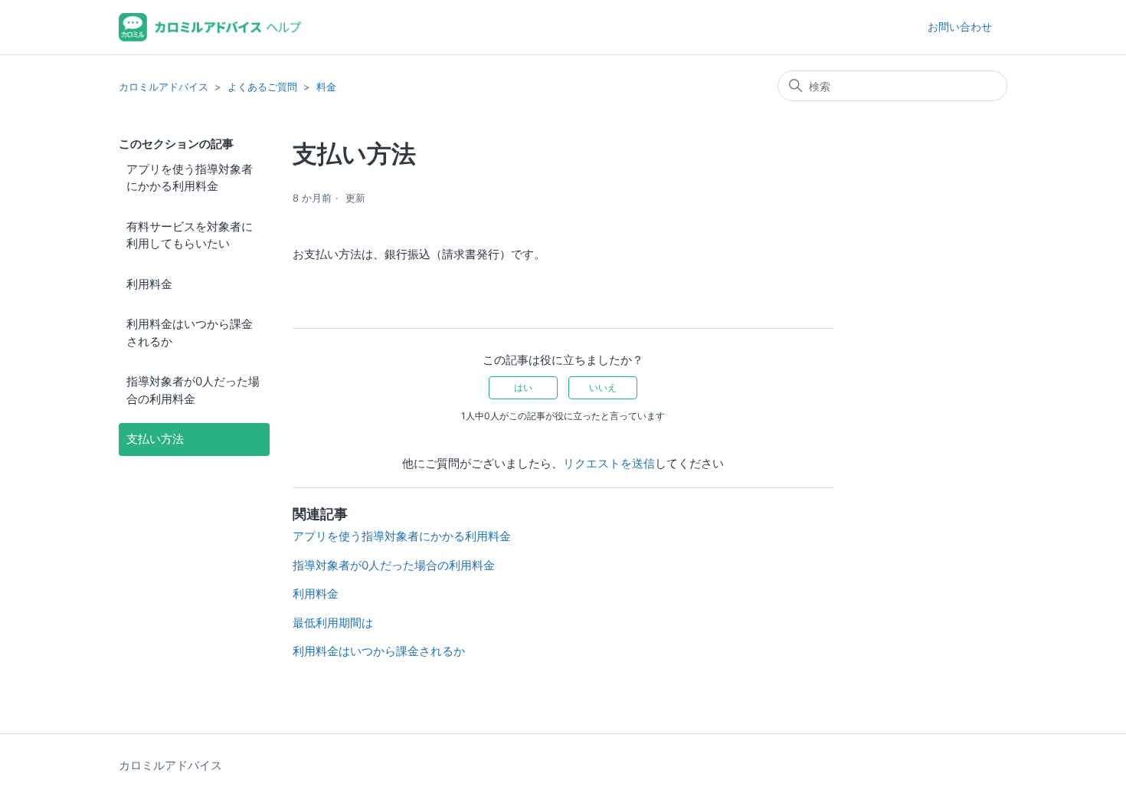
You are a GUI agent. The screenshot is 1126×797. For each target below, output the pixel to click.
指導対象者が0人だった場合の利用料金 (193, 390)
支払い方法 (155, 438)
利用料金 (149, 284)
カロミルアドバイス (163, 86)
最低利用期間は (333, 622)
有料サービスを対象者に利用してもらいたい (189, 235)
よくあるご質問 (262, 86)
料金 (326, 86)
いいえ (603, 387)
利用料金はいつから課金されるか (189, 333)
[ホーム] (210, 27)
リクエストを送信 (609, 463)
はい (523, 387)
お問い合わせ (960, 26)
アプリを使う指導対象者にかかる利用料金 (189, 178)
